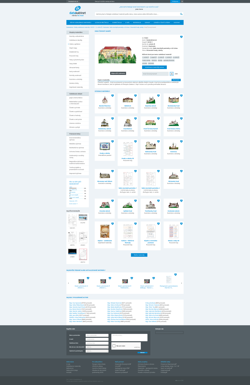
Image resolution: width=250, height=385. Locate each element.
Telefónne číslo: (73, 343)
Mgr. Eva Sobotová (113, 313)
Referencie (137, 22)
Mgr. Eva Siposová (75, 303)
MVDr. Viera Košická (152, 319)
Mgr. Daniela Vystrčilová (77, 307)
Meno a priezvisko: (74, 335)
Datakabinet (69, 27)
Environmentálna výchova (75, 139)
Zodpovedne (165, 370)
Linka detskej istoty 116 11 (169, 366)
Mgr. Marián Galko (75, 311)
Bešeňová (128, 106)
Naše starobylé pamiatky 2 (151, 188)
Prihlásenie (175, 1)
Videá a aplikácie (74, 44)
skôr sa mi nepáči (73, 195)
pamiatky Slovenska (169, 60)
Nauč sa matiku (166, 368)
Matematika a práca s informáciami (75, 103)
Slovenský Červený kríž (122, 364)
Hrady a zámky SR (128, 158)
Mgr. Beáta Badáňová (114, 307)
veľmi (70, 187)
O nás (127, 22)
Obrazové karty (74, 67)
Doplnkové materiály (76, 87)
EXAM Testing (119, 370)
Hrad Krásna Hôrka (173, 129)
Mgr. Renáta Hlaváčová (114, 309)
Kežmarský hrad (150, 152)
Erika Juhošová (150, 303)
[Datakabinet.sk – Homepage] (77, 10)
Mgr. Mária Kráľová (113, 305)
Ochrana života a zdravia (77, 151)
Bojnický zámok (150, 106)
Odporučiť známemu (118, 73)
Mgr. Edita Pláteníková (76, 305)
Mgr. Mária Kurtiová (152, 315)
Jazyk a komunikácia (75, 98)
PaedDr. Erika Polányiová (77, 317)
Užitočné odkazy (97, 366)
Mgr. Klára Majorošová (114, 315)
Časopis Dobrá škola (98, 364)
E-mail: (71, 339)
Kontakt (177, 22)
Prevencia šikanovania (168, 364)
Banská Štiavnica (104, 106)
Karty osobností (74, 71)
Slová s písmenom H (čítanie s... (81, 287)
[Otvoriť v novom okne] (179, 381)
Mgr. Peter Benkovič (75, 321)
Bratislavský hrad (173, 106)
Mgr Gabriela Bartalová (153, 313)
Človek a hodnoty (74, 115)
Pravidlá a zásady (143, 370)
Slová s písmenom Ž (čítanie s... (103, 287)
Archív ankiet (72, 203)
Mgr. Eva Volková (151, 321)
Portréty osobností (75, 75)
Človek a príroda (74, 107)
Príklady (163, 372)
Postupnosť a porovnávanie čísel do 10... (169, 287)
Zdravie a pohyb (74, 127)
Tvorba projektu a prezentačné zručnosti (76, 168)
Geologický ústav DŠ (121, 368)
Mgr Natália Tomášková (77, 313)
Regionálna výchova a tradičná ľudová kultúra (77, 162)
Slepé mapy (73, 48)
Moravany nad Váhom (104, 181)
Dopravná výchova (75, 173)
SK (182, 1)
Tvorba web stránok (71, 381)
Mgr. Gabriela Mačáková (153, 311)
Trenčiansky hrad (150, 211)
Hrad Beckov (127, 129)
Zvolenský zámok (173, 211)
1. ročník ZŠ (145, 57)
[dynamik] (172, 74)
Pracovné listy (73, 56)
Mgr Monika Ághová (152, 309)
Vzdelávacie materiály (73, 366)
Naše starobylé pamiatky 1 (128, 188)
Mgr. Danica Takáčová (114, 311)
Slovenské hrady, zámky (136, 27)
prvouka (144, 63)
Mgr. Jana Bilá (73, 315)
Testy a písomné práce (76, 60)
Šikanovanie (142, 366)
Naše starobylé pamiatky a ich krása (119, 27)
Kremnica (173, 152)
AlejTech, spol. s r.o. (98, 381)
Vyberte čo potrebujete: (76, 351)
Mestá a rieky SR (173, 241)
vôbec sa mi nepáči (74, 197)
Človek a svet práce (75, 119)
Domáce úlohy (74, 83)
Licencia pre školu (102, 22)
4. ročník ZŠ (176, 57)
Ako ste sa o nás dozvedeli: (77, 347)
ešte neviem (72, 192)
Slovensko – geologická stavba (148, 368)
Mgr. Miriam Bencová (152, 317)
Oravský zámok (105, 211)
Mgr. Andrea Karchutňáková (116, 319)
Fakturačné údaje (72, 370)
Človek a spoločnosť (75, 111)
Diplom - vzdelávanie (105, 241)
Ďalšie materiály (139, 255)
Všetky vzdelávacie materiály (80, 22)
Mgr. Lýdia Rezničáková (115, 317)
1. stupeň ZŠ (153, 57)
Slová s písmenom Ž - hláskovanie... (125, 287)
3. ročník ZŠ (99, 27)
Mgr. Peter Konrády (113, 321)
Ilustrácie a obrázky (75, 79)
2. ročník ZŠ (161, 57)
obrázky (160, 60)
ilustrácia (154, 60)
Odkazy (147, 22)
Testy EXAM (73, 64)
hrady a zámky (146, 60)
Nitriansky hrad (173, 181)
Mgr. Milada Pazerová (114, 303)
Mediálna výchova (75, 144)
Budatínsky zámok (104, 129)
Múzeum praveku (120, 372)
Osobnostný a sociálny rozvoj (76, 156)
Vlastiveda (106, 27)
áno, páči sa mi (73, 189)
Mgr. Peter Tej (150, 307)
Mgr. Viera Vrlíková (75, 319)
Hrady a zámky (105, 153)
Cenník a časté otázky (162, 22)
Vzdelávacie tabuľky (75, 40)
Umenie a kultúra (75, 123)
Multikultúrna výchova (76, 148)
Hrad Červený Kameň (150, 74)
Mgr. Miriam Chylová (152, 305)
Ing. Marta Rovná (75, 309)
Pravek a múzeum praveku (146, 372)
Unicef (117, 366)
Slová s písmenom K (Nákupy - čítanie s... (147, 287)
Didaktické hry (74, 52)
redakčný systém (83, 381)
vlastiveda (151, 63)
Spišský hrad (127, 211)
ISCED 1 (93, 27)
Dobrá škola (117, 22)
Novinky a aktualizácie (76, 36)
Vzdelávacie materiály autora (154, 67)
